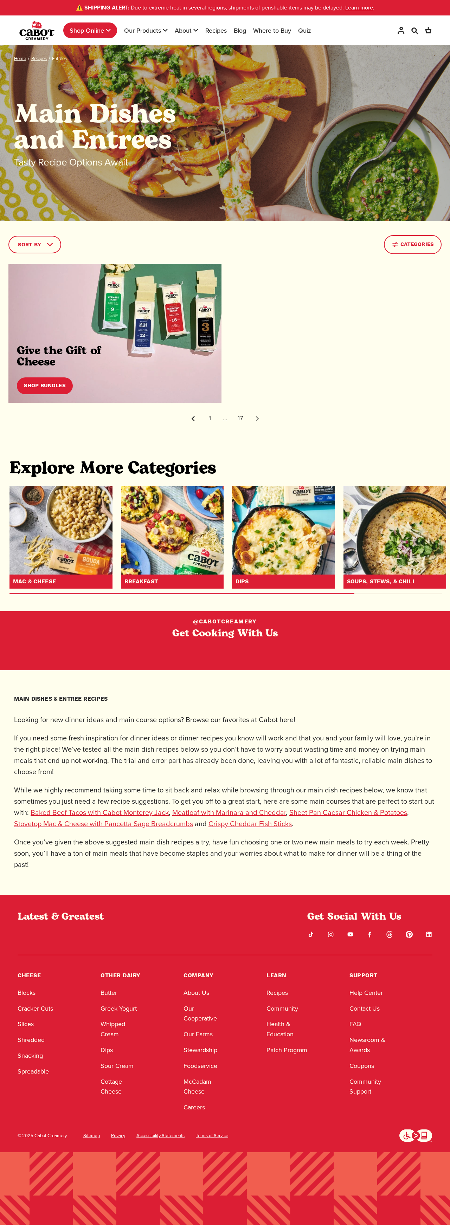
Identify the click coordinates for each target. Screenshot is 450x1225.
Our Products (142, 30)
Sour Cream (117, 1065)
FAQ (355, 1024)
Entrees (59, 58)
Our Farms (198, 1034)
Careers (194, 1107)
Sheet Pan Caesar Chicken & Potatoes (348, 812)
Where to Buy (272, 30)
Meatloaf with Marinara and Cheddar (229, 812)
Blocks (27, 992)
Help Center (366, 992)
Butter (109, 992)
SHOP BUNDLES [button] (45, 385)
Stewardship (200, 1050)
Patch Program (286, 1050)
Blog (240, 30)
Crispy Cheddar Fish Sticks (250, 823)
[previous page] (193, 418)
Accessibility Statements (160, 1136)
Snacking (30, 1055)
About (183, 30)
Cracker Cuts (35, 1008)
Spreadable (33, 1071)
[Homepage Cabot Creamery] (37, 30)
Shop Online (87, 30)
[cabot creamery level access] (415, 1135)
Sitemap (91, 1136)
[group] (60, 537)
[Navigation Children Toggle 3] (195, 30)
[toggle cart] (428, 30)
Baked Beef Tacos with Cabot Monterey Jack (100, 812)
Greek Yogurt (119, 1008)
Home (20, 58)
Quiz (304, 30)
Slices (26, 1024)
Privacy (118, 1136)
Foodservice (200, 1065)
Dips (107, 1050)
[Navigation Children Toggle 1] (108, 30)
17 (240, 418)
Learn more (359, 8)
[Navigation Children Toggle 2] (165, 30)
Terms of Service (212, 1136)
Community (282, 1008)
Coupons (361, 1065)
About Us (196, 992)
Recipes (216, 30)
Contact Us (364, 1008)
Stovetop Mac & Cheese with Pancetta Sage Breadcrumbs (103, 823)
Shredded (31, 1039)
